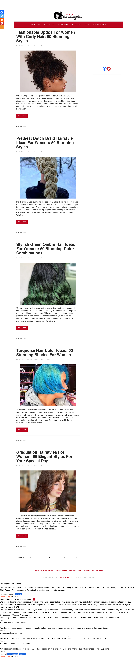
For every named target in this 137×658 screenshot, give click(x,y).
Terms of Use (75, 571)
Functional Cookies (11, 623)
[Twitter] (2, 16)
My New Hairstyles (68, 16)
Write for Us (88, 571)
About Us (38, 571)
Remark (23, 623)
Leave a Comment (45, 45)
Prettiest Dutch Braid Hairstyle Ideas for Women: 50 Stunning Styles (45, 142)
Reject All (11, 594)
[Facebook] (2, 12)
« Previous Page (25, 557)
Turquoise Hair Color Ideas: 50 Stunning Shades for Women (44, 352)
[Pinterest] (2, 23)
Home (24, 126)
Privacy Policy (61, 571)
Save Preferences (13, 654)
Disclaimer (48, 571)
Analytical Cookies (10, 633)
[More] (2, 27)
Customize (4, 594)
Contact (99, 571)
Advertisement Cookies (12, 644)
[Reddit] (2, 20)
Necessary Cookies (11, 615)
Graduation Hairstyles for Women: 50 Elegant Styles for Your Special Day (44, 456)
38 (64, 557)
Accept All (18, 594)
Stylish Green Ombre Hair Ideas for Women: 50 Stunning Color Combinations (45, 248)
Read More (22, 115)
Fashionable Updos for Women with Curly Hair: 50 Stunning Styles (45, 36)
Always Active (26, 615)
